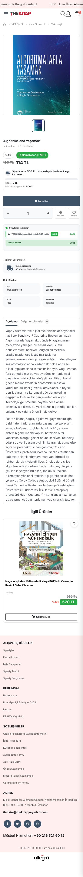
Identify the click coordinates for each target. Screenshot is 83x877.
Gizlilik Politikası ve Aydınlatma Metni (25, 733)
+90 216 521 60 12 (49, 836)
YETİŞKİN (17, 24)
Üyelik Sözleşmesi (13, 768)
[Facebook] (7, 824)
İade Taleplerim (12, 664)
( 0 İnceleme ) (26, 146)
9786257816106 (14, 290)
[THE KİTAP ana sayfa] (20, 13)
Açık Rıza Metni (12, 761)
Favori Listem (11, 657)
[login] (68, 14)
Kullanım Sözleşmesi (15, 747)
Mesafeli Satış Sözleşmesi (18, 775)
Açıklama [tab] (11, 321)
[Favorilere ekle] (74, 523)
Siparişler (8, 650)
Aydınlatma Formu (13, 754)
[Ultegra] (41, 857)
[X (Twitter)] (17, 824)
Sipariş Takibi (11, 671)
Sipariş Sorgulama (13, 678)
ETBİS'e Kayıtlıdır (13, 716)
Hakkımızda (10, 695)
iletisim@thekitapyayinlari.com (25, 812)
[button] (77, 14)
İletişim (7, 709)
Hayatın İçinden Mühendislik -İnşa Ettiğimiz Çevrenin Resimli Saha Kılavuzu (39, 583)
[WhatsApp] (37, 824)
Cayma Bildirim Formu (16, 782)
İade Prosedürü (12, 740)
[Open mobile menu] (6, 14)
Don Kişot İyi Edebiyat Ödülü (20, 702)
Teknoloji (56, 24)
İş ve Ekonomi (37, 24)
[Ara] (63, 13)
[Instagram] (27, 824)
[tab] (34, 322)
